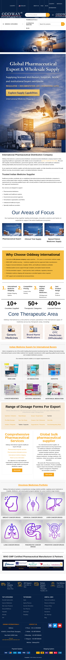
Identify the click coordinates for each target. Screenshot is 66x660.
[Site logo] (11, 14)
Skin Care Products (7, 606)
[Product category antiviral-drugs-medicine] (33, 391)
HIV (3, 617)
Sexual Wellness (6, 608)
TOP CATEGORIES (7, 597)
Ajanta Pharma (27, 603)
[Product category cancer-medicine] (11, 391)
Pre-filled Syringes (10, 420)
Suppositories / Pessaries (38, 424)
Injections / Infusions (10, 416)
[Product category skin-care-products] (11, 371)
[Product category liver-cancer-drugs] (54, 505)
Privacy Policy (48, 606)
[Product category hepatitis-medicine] (54, 371)
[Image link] (17, 652)
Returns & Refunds (49, 603)
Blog (45, 617)
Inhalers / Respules (10, 424)
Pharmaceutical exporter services (17, 449)
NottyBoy (25, 614)
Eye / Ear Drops (23, 420)
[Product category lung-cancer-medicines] (11, 533)
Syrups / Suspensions (37, 416)
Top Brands (27, 597)
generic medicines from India (49, 160)
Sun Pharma (26, 608)
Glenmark (26, 611)
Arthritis (4, 614)
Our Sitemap (47, 614)
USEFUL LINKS (48, 597)
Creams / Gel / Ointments (38, 420)
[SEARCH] (48, 15)
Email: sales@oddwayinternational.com (11, 639)
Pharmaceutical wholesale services (17, 452)
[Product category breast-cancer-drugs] (11, 505)
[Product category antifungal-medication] (54, 391)
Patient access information (17, 457)
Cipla (24, 600)
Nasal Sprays (22, 416)
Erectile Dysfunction (7, 600)
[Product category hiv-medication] (33, 371)
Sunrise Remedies (28, 606)
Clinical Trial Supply (33, 239)
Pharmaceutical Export (11, 239)
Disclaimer (47, 611)
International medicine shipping (17, 455)
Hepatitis (4, 611)
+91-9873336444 (36, 635)
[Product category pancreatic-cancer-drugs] (33, 534)
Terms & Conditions (49, 600)
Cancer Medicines (7, 603)
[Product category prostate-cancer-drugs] (54, 533)
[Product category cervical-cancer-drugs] (33, 505)
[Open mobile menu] (53, 15)
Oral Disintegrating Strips (54, 424)
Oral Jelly (49, 420)
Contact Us (47, 608)
